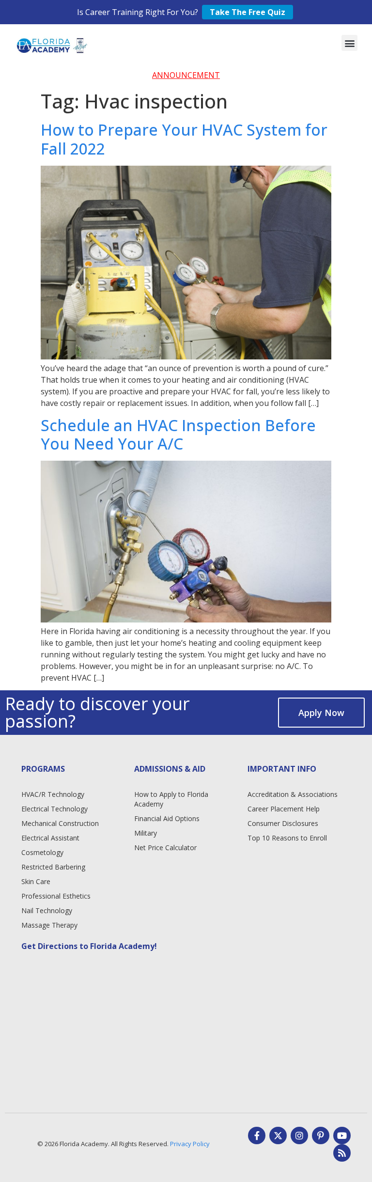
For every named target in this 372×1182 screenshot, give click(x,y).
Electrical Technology (54, 808)
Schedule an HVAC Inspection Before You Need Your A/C (178, 434)
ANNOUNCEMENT (186, 75)
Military (145, 833)
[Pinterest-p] (320, 1135)
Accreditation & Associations (293, 794)
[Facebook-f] (256, 1135)
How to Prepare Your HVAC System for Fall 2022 (184, 138)
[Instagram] (299, 1135)
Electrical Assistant (50, 837)
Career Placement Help (284, 808)
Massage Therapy (49, 925)
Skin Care (35, 881)
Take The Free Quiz (247, 12)
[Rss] (342, 1153)
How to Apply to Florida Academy (171, 799)
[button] (349, 43)
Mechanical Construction (60, 823)
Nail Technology (46, 910)
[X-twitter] (278, 1135)
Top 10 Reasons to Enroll (287, 837)
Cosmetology (42, 852)
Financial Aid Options (167, 818)
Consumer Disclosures (283, 823)
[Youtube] (342, 1135)
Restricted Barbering (53, 866)
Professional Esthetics (56, 896)
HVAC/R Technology (52, 794)
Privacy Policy (190, 1143)
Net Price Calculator (165, 847)
